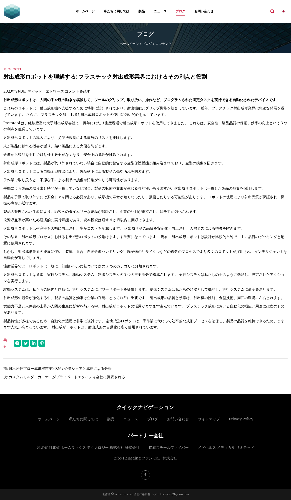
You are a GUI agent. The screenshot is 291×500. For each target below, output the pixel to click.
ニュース (160, 11)
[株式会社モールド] (11, 11)
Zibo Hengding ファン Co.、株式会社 (145, 458)
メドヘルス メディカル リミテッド (226, 447)
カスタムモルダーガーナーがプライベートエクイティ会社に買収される (67, 377)
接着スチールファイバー (169, 447)
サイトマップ (209, 419)
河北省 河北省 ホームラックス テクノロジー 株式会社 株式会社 (88, 447)
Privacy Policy (241, 419)
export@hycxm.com (176, 494)
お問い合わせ (203, 11)
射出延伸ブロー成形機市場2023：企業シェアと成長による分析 (60, 368)
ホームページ (85, 11)
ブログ (180, 11)
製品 (141, 11)
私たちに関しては (116, 11)
